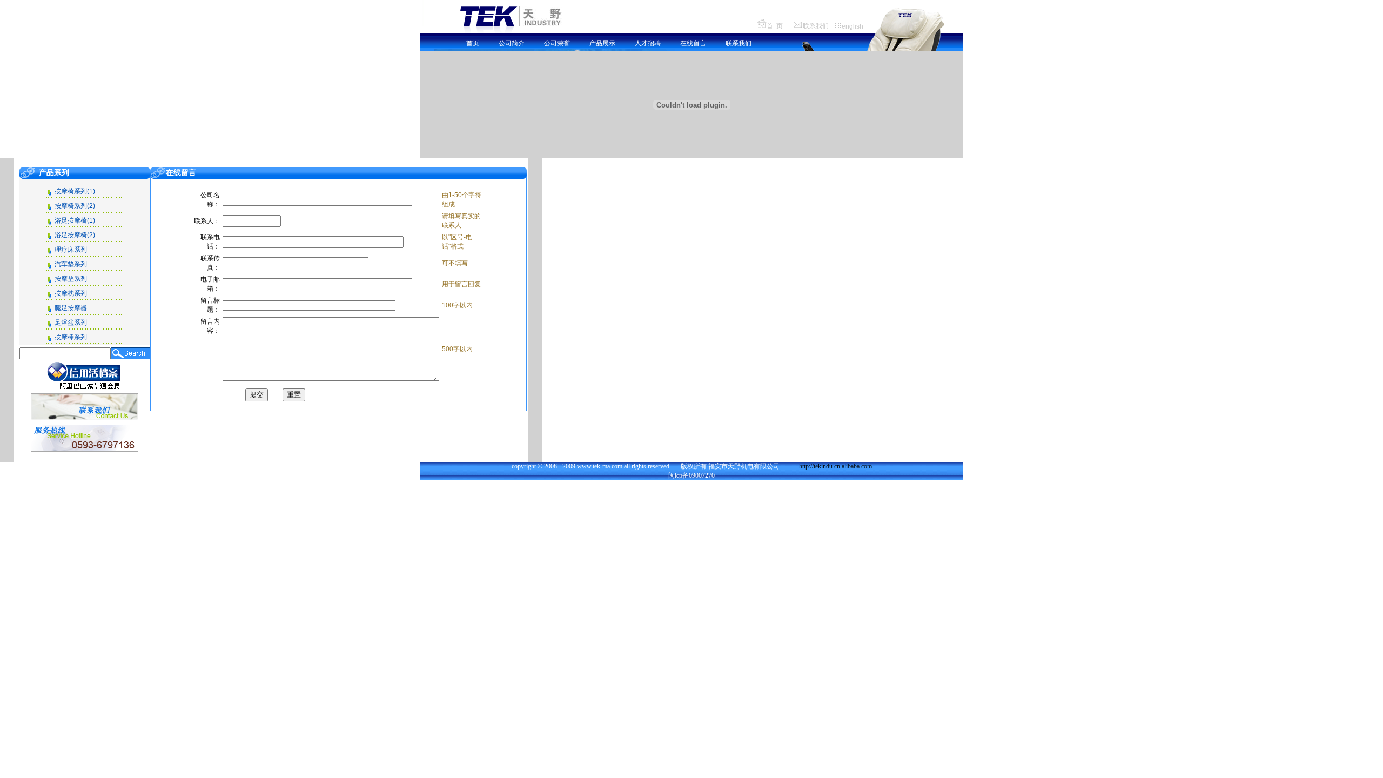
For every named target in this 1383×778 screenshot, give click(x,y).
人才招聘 (648, 43)
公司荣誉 (557, 43)
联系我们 (816, 26)
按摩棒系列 (71, 337)
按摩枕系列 (71, 293)
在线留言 (693, 43)
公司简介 (512, 43)
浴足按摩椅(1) (75, 220)
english (852, 26)
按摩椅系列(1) (75, 191)
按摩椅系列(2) (75, 206)
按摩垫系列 (71, 279)
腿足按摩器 (71, 308)
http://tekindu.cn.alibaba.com (835, 466)
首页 (472, 43)
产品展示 (602, 43)
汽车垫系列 (71, 264)
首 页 (775, 26)
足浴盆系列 (71, 322)
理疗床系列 (71, 249)
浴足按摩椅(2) (75, 235)
